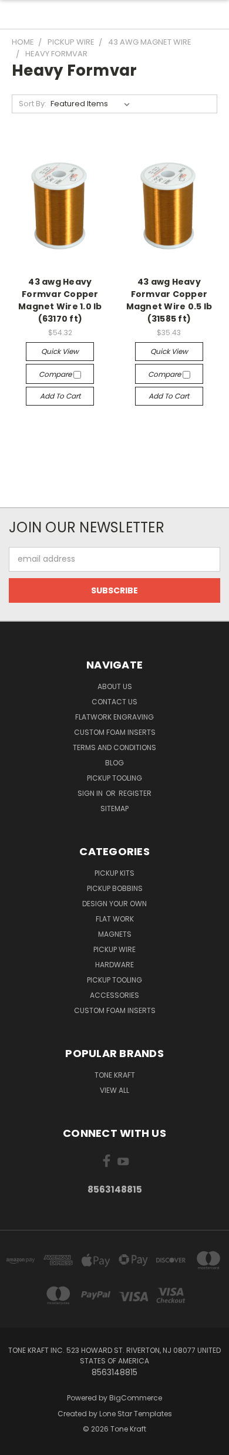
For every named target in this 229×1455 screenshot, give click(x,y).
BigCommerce (135, 1398)
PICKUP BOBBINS (115, 888)
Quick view (60, 351)
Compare (56, 374)
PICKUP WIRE (114, 949)
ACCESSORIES (114, 995)
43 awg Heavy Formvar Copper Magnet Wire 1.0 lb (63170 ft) (60, 300)
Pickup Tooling (114, 778)
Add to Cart (60, 396)
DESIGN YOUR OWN (114, 904)
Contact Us (114, 702)
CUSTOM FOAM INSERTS (115, 1010)
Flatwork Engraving (114, 717)
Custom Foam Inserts (115, 732)
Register (135, 793)
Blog (114, 763)
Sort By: (32, 103)
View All (114, 1090)
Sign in (91, 793)
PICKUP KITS (114, 873)
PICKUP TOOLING (114, 980)
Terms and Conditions (114, 747)
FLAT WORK (115, 919)
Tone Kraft (115, 1075)
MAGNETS (115, 934)
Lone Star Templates (135, 1414)
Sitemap (114, 808)
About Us (114, 686)
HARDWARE (114, 965)
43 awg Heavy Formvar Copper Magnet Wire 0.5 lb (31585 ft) (169, 300)
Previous (18, 1443)
